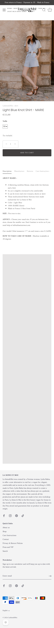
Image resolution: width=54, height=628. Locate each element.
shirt (16, 106)
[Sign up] (50, 576)
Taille (5, 121)
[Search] (44, 10)
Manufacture (19, 171)
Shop (4, 531)
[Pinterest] (16, 516)
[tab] (8, 171)
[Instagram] (10, 516)
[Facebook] (4, 516)
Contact (6, 539)
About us (6, 527)
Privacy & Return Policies (13, 543)
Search (5, 551)
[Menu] (4, 10)
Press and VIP (8, 547)
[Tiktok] (22, 516)
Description (7, 171)
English (5, 611)
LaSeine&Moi (8, 106)
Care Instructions (42, 171)
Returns (30, 171)
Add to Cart (27, 152)
